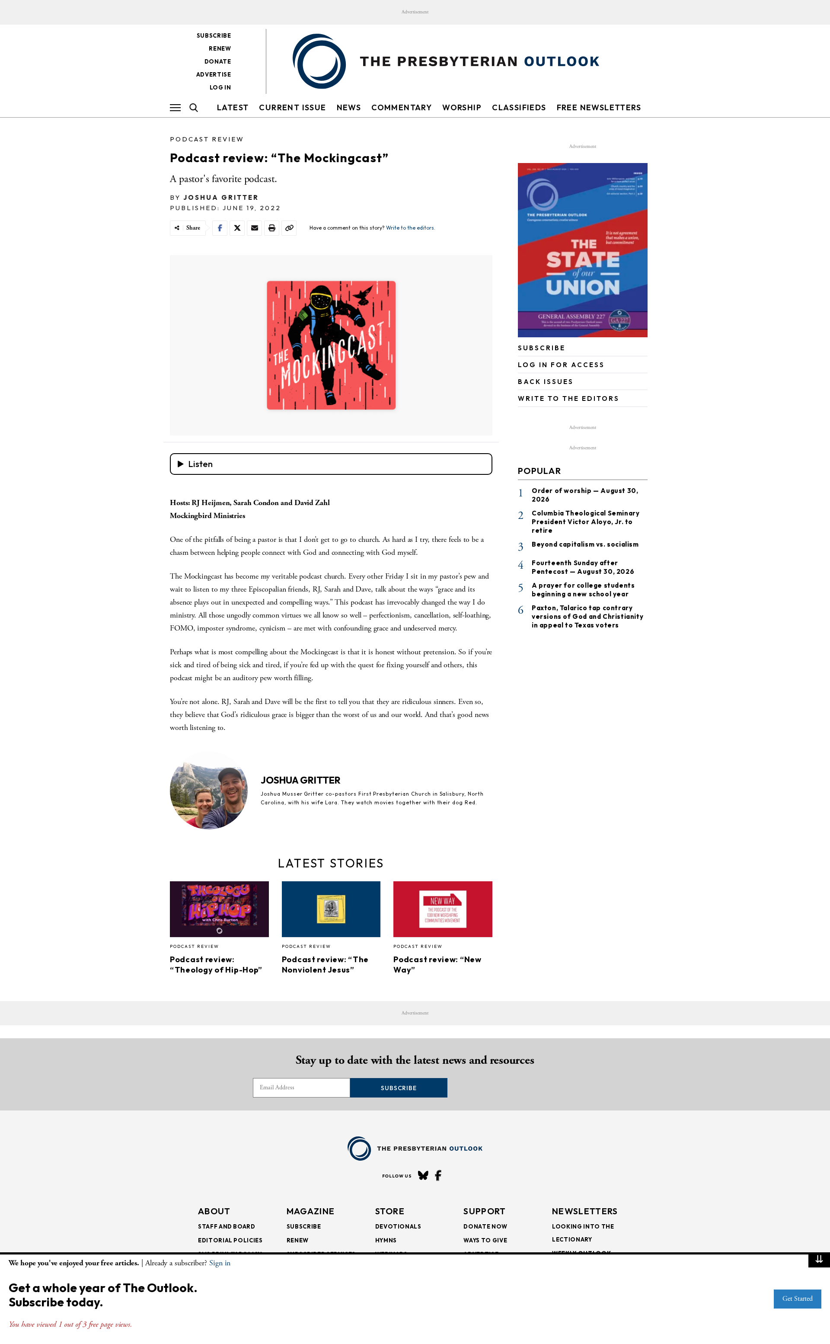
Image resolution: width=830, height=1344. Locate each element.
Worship (462, 107)
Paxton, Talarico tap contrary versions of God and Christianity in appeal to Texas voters (587, 616)
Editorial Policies (230, 1240)
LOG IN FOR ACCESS (561, 365)
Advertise (213, 74)
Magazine (311, 1211)
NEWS (349, 107)
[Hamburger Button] (175, 107)
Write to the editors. (410, 227)
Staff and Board (226, 1226)
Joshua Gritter (221, 197)
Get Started (797, 1298)
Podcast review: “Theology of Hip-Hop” (216, 964)
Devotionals (398, 1226)
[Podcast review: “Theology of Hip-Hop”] (219, 911)
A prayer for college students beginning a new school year (583, 589)
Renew (220, 48)
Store (390, 1211)
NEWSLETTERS (585, 1211)
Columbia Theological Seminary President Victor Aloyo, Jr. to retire (585, 521)
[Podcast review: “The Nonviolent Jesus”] (331, 911)
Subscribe (214, 35)
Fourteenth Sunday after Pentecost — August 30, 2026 (583, 567)
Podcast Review (207, 139)
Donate (217, 61)
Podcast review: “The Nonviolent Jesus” (325, 964)
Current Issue (292, 107)
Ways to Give (485, 1240)
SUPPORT (484, 1211)
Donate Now (485, 1226)
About (214, 1211)
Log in (220, 87)
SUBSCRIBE (541, 348)
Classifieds (519, 107)
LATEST (233, 107)
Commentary (401, 107)
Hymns (386, 1240)
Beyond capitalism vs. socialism (585, 544)
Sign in (219, 1263)
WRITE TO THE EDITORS (568, 398)
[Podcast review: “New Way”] (442, 911)
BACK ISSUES (546, 382)
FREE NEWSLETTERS (599, 107)
